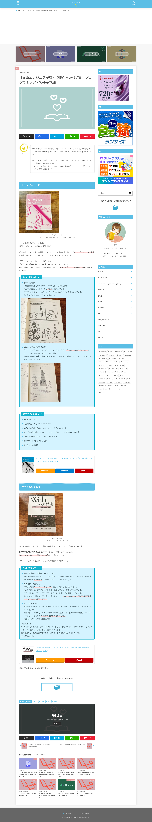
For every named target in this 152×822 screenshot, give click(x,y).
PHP (100, 302)
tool (99, 313)
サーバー (101, 325)
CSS (119, 355)
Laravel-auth (120, 365)
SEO (130, 379)
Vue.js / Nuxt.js (103, 319)
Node (118, 372)
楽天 (83, 471)
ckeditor (102, 355)
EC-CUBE (102, 272)
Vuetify (124, 385)
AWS (111, 351)
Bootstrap (119, 351)
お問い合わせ (85, 813)
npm (125, 372)
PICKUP (102, 379)
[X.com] (57, 723)
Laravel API (103, 368)
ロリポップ (103, 392)
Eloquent (122, 358)
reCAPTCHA (121, 379)
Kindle (63, 471)
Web (49, 701)
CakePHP (129, 351)
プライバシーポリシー (71, 813)
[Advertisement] (76, 27)
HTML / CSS (102, 278)
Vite (111, 385)
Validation (103, 385)
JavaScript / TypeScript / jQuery (109, 284)
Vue (117, 385)
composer (111, 355)
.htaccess (103, 351)
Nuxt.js (102, 375)
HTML (42, 701)
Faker (102, 362)
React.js (101, 308)
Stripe (110, 382)
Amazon (44, 471)
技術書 (30, 701)
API (36, 701)
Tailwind (127, 382)
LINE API (124, 368)
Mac (101, 372)
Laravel (101, 290)
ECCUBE (113, 358)
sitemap (102, 382)
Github (109, 362)
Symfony (118, 382)
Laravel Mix (114, 368)
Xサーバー (114, 389)
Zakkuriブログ (71, 817)
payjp (100, 296)
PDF (116, 375)
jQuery (102, 365)
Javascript (126, 362)
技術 (17, 68)
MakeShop (110, 372)
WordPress (103, 389)
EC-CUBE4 (103, 358)
